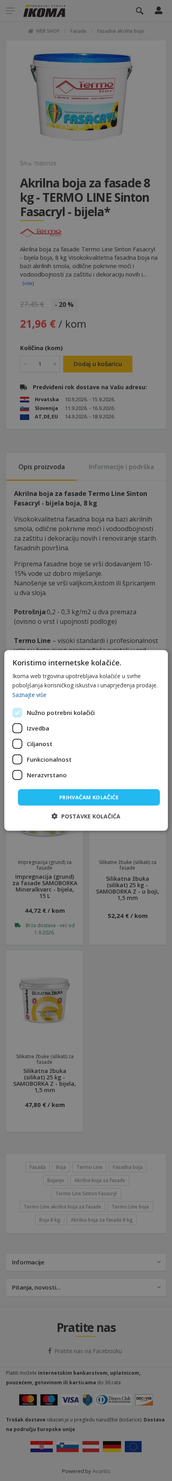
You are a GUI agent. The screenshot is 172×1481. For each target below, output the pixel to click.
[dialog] (86, 740)
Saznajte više (29, 694)
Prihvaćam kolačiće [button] (88, 797)
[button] (86, 816)
